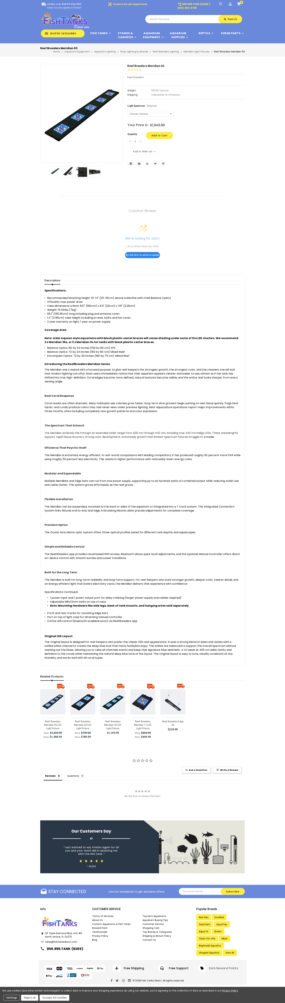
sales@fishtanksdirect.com (61, 941)
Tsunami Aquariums (154, 916)
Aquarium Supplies (178, 35)
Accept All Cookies (54, 998)
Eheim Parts (231, 33)
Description (52, 280)
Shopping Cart (150, 928)
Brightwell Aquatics (210, 945)
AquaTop (221, 924)
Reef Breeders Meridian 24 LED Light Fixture (82, 725)
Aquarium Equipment (151, 35)
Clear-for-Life (207, 938)
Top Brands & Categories (157, 932)
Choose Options (53, 738)
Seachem (204, 924)
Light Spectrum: (142, 106)
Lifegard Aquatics (209, 952)
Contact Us (149, 940)
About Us (97, 920)
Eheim (218, 931)
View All (229, 952)
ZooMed (219, 917)
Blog (94, 940)
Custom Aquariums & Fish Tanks (111, 924)
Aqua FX (203, 931)
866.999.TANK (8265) (65, 948)
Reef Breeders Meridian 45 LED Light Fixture (52, 725)
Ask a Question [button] (198, 770)
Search (230, 19)
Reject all (30, 998)
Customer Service (153, 924)
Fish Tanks (99, 33)
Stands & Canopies (125, 35)
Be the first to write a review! (142, 254)
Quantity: (132, 134)
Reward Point (99, 928)
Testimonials (99, 932)
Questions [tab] (73, 776)
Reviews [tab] (50, 776)
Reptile (204, 33)
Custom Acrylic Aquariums (127, 4)
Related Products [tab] (52, 676)
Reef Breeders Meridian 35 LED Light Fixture (112, 725)
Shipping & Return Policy (156, 936)
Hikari (225, 938)
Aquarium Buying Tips (155, 920)
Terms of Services (102, 916)
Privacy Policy (100, 936)
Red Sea (203, 917)
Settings (11, 998)
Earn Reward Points (223, 968)
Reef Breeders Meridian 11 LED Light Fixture (142, 725)
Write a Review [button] (229, 770)
